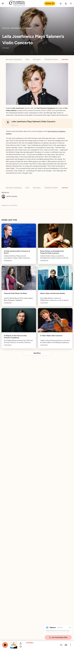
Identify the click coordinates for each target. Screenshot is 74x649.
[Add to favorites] (20, 646)
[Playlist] (61, 645)
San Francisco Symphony (14, 59)
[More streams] (66, 645)
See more (65, 59)
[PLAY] (8, 122)
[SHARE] (20, 643)
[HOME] (17, 3)
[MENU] (3, 3)
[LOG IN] (65, 3)
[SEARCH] (71, 3)
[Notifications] (60, 3)
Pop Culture (36, 59)
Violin (27, 59)
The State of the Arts (51, 59)
